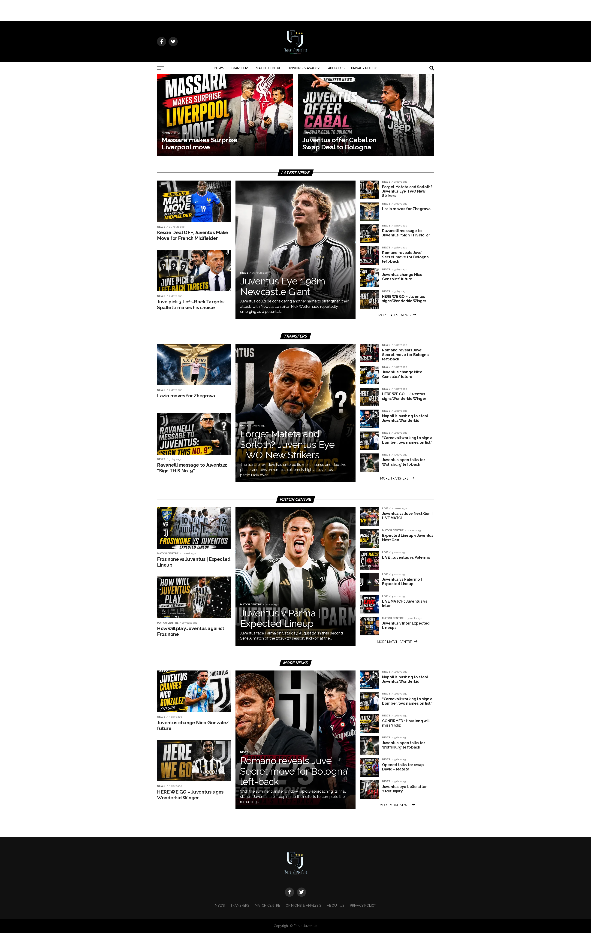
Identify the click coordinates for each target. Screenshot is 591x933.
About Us (336, 68)
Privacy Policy (364, 68)
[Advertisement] (295, 10)
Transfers (240, 68)
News (219, 68)
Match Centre (268, 68)
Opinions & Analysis (304, 68)
